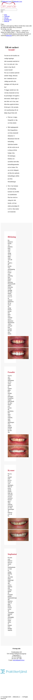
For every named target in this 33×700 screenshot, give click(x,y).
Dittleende (9, 35)
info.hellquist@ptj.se (18, 660)
